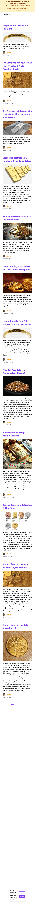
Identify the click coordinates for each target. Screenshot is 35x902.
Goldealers (7, 14)
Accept (22, 896)
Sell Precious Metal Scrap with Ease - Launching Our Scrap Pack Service (17, 114)
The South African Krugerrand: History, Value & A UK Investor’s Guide (17, 66)
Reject (22, 893)
